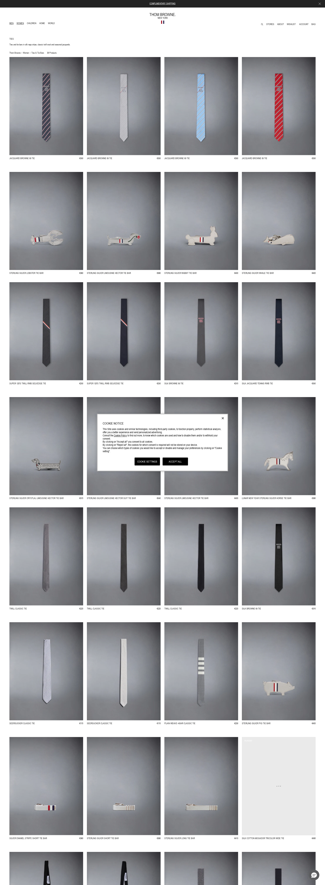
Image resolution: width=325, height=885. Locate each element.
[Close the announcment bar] (319, 4)
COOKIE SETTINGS (147, 461)
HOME (42, 24)
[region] (162, 442)
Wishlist (291, 24)
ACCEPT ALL (175, 461)
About (280, 24)
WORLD (52, 24)
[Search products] (262, 24)
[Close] (223, 418)
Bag (313, 24)
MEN (12, 24)
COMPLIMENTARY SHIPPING (162, 3)
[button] (314, 875)
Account (303, 24)
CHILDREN (31, 24)
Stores (270, 24)
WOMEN (20, 24)
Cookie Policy (120, 435)
